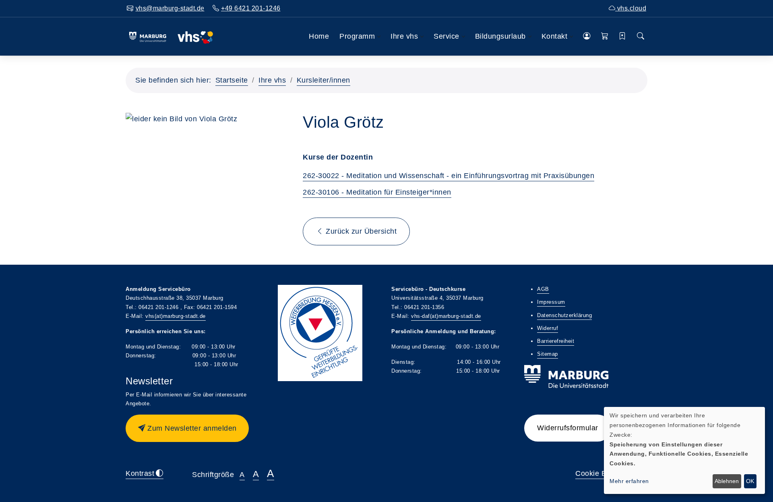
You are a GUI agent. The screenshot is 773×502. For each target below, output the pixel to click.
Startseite (231, 80)
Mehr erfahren (629, 481)
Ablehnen (727, 481)
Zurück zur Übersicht (360, 231)
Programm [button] (357, 36)
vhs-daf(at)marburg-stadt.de (446, 316)
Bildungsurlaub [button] (500, 36)
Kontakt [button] (555, 36)
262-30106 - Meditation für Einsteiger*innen (377, 192)
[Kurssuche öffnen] (641, 36)
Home (319, 36)
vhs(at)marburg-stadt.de (175, 316)
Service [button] (446, 36)
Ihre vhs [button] (404, 36)
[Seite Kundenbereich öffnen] (587, 36)
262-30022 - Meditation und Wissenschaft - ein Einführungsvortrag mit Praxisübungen (448, 176)
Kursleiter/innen (323, 80)
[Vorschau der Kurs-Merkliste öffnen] (623, 36)
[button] (605, 36)
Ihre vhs (272, 80)
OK (750, 481)
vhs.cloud (630, 8)
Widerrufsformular (567, 428)
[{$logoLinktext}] (171, 36)
